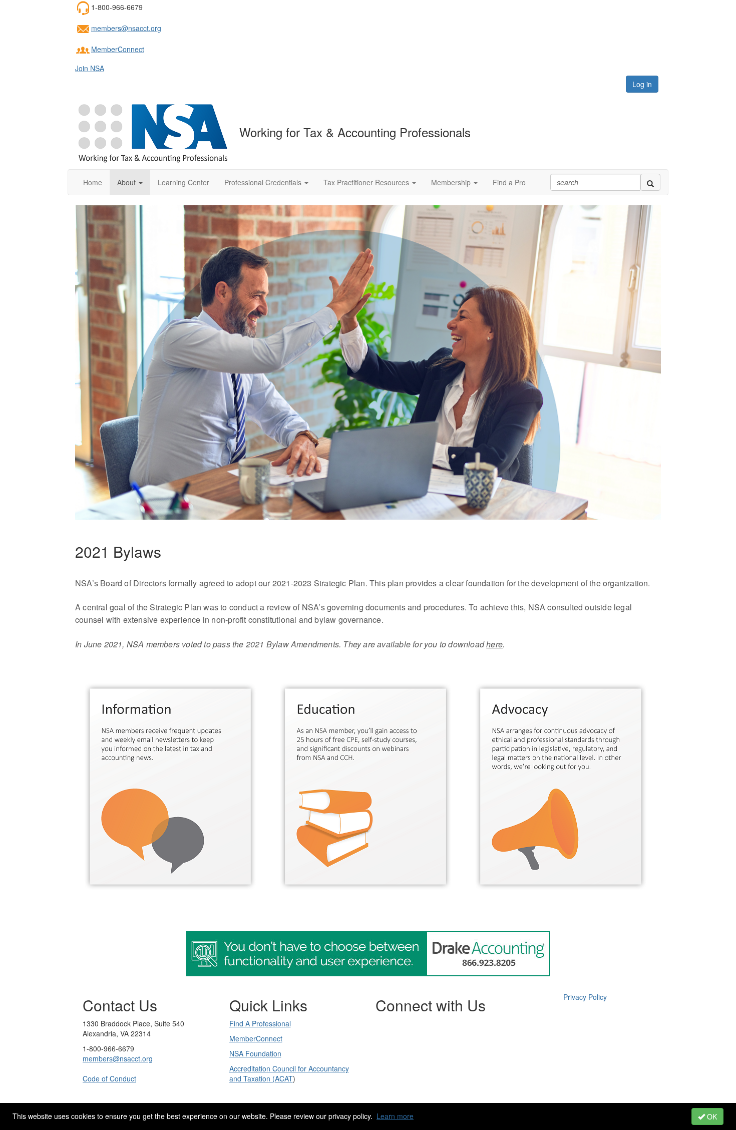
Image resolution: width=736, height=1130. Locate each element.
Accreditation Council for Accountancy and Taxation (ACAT (289, 1073)
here (494, 644)
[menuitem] (585, 997)
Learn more (395, 1116)
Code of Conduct (109, 1078)
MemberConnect (117, 49)
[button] (130, 182)
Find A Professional (260, 1023)
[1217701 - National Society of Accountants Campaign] (368, 953)
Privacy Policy (585, 997)
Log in (642, 84)
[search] (650, 182)
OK (711, 1116)
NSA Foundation (255, 1053)
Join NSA (89, 68)
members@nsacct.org (126, 28)
